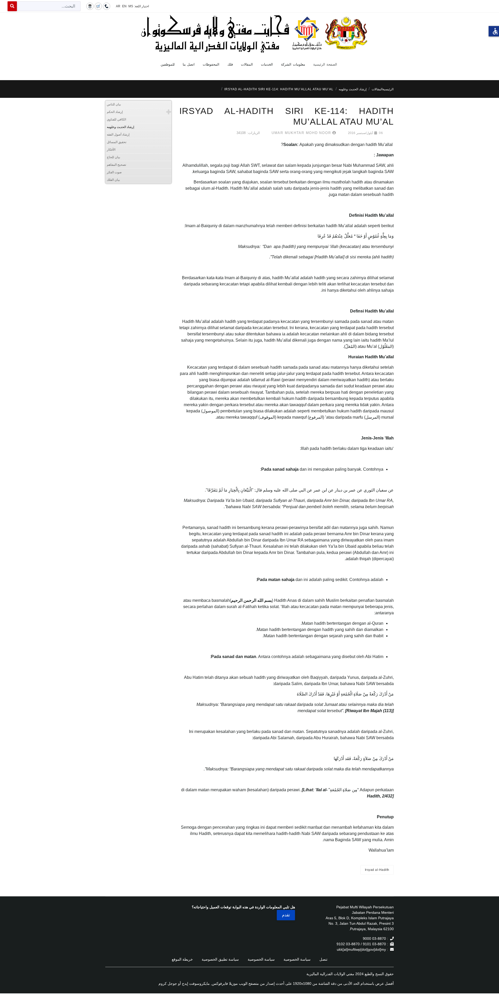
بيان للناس (114, 104)
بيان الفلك (113, 180)
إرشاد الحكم (115, 112)
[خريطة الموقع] (90, 6)
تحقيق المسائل (116, 142)
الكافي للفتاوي (116, 119)
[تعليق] (98, 6)
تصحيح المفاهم (116, 165)
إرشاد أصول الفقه (118, 134)
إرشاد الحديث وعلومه (120, 127)
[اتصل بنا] (106, 6)
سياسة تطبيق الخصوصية (220, 959)
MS (130, 6)
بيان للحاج (113, 157)
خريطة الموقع (182, 959)
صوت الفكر (114, 172)
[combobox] (49, 6)
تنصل (323, 959)
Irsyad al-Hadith (377, 870)
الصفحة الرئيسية (325, 64)
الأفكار (111, 149)
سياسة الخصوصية (297, 959)
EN (124, 6)
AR (118, 6)
